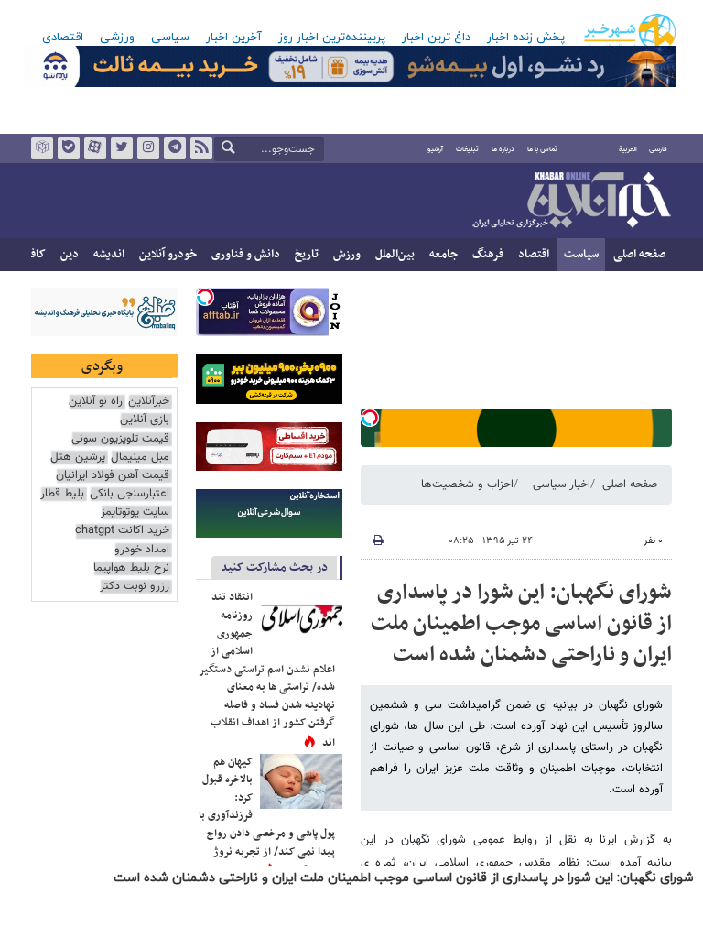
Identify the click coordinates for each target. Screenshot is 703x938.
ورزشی (117, 37)
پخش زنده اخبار (526, 37)
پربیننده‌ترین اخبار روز (331, 37)
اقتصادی (62, 37)
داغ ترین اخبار (436, 37)
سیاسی (170, 37)
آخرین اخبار (234, 37)
